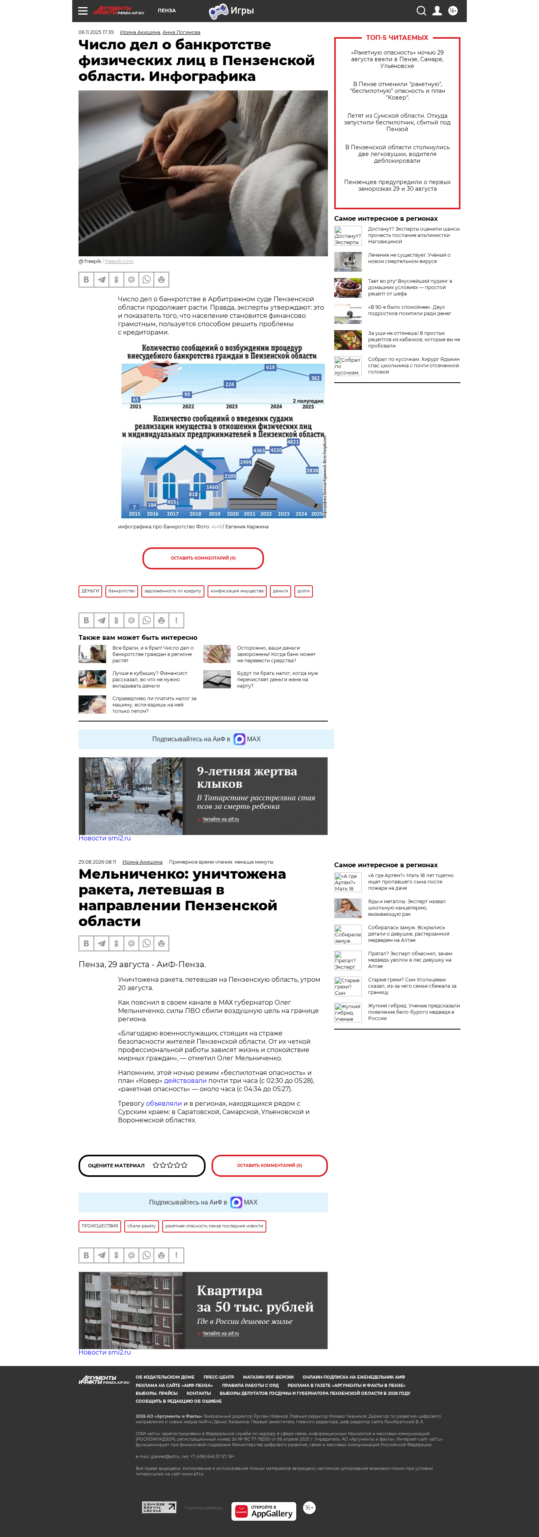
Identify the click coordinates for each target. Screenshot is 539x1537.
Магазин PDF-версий (268, 1377)
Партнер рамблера (204, 1507)
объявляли (164, 1103)
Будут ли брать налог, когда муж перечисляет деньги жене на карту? (277, 679)
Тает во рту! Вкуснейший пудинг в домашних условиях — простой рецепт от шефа (410, 287)
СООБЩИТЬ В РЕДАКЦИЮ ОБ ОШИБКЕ (179, 1401)
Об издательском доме (165, 1377)
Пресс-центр (219, 1377)
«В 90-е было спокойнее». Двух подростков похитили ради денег (409, 310)
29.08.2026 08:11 (97, 862)
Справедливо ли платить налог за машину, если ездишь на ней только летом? (154, 704)
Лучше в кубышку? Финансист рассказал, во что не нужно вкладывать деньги (149, 679)
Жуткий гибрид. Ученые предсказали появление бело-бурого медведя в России (414, 1012)
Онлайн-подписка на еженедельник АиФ (354, 1377)
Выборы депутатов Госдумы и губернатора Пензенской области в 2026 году (315, 1393)
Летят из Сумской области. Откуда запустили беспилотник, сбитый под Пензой (397, 123)
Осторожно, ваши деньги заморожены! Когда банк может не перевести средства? (276, 654)
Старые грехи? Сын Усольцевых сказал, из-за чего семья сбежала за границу (412, 986)
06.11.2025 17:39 (96, 32)
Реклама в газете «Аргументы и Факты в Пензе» (347, 1385)
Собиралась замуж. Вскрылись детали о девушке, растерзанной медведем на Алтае (408, 933)
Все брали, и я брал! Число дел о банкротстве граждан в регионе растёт (153, 654)
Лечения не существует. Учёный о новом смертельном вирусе (409, 258)
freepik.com (119, 261)
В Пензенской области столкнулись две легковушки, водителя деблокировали (397, 154)
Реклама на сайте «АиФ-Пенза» (174, 1385)
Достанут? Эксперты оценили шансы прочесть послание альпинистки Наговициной (414, 235)
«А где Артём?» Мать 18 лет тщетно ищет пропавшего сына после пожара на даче (411, 881)
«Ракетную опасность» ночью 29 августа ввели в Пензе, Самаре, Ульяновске (397, 59)
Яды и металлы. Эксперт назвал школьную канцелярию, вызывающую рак (407, 907)
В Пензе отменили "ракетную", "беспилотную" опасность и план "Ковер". (397, 91)
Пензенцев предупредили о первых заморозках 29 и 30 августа (397, 185)
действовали (186, 1080)
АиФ (217, 527)
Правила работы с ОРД (250, 1385)
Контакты (199, 1393)
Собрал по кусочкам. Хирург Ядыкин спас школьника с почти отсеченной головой (414, 365)
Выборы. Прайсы (157, 1393)
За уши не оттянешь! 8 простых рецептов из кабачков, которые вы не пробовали (414, 339)
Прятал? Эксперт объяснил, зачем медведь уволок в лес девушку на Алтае (410, 960)
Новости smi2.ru (105, 838)
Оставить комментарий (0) (203, 558)
